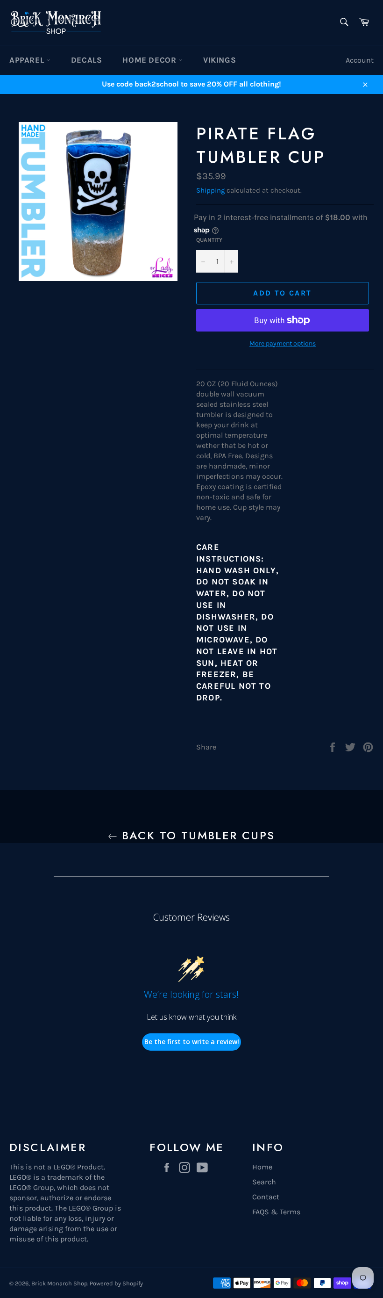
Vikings (219, 60)
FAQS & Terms (276, 1211)
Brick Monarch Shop (59, 1283)
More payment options (282, 343)
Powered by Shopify (116, 1283)
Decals (86, 60)
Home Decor (150, 60)
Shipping (210, 190)
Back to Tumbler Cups (196, 835)
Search (264, 1181)
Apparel (27, 60)
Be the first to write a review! (191, 1041)
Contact (265, 1196)
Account (360, 60)
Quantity (209, 240)
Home (262, 1166)
